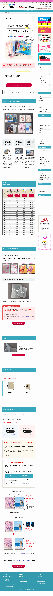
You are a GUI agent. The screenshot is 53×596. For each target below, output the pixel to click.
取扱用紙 (40, 98)
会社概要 (40, 186)
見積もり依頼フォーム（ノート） (44, 177)
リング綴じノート (42, 76)
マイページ (45, 8)
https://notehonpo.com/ (9, 584)
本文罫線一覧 (41, 100)
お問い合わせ (49, 2)
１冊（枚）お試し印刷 (42, 89)
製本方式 (40, 96)
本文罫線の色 (41, 102)
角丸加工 (40, 107)
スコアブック (41, 78)
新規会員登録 (40, 8)
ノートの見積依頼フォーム (41, 581)
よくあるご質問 (41, 143)
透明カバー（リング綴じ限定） (44, 111)
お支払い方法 (41, 136)
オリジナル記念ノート (42, 74)
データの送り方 (41, 163)
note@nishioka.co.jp (9, 586)
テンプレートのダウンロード (43, 165)
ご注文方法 (40, 123)
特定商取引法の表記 (42, 191)
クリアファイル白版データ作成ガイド (24, 316)
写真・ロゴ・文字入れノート (43, 71)
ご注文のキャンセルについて (43, 128)
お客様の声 (40, 141)
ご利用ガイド (41, 118)
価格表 (40, 130)
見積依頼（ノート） (34, 2)
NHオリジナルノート (42, 69)
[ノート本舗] (9, 6)
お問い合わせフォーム (42, 175)
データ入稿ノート (42, 67)
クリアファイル (41, 86)
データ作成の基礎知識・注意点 (22, 553)
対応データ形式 (41, 155)
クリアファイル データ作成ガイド (21, 557)
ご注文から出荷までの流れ (43, 120)
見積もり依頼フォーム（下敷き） (44, 179)
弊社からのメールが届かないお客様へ (44, 126)
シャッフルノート (42, 80)
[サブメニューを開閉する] (50, 74)
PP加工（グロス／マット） (43, 109)
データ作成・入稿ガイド (43, 150)
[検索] (29, 2)
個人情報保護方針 (42, 189)
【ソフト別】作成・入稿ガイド (44, 161)
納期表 (40, 132)
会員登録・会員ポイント (43, 139)
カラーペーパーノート (42, 82)
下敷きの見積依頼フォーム (41, 583)
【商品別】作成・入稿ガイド (43, 159)
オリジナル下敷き (42, 84)
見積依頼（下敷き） (42, 2)
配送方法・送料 (41, 134)
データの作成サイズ (42, 157)
